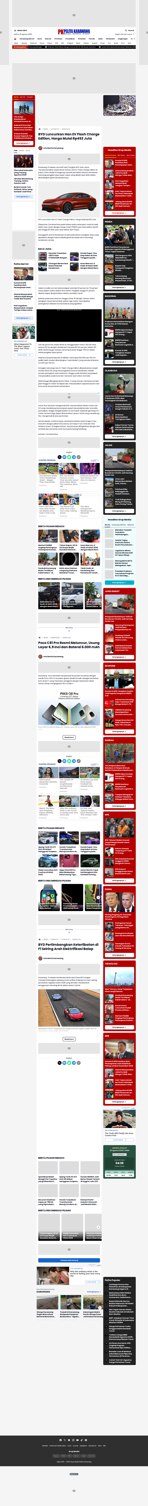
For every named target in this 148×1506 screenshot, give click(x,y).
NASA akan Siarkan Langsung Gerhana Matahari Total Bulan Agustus (68, 570)
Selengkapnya (22, 143)
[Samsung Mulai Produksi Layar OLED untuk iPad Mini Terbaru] (72, 897)
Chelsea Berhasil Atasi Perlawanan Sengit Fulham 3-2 (70, 47)
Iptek (116, 43)
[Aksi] (119, 976)
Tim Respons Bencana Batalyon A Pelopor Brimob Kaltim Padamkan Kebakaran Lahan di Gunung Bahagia (119, 768)
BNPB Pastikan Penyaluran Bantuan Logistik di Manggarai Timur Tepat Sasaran (119, 249)
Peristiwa (58, 39)
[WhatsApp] (69, 457)
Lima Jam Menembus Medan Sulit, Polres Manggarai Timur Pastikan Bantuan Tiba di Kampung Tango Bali (123, 481)
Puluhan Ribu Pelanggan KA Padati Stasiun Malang (122, 491)
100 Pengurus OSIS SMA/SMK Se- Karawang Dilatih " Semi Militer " (124, 257)
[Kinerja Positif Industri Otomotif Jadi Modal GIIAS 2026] (90, 1160)
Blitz (69, 1456)
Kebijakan (83, 1446)
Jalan (100, 39)
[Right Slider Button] (133, 39)
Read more (69, 737)
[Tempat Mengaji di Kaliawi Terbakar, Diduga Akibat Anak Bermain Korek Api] (109, 798)
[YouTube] (77, 1440)
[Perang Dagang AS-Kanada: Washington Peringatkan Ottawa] (119, 902)
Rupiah (94, 43)
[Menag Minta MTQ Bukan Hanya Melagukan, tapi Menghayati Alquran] (109, 564)
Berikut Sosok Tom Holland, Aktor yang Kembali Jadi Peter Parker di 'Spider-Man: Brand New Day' (23, 189)
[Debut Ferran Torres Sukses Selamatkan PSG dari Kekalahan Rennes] (109, 428)
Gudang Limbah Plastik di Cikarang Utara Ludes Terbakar (124, 637)
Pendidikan (70, 39)
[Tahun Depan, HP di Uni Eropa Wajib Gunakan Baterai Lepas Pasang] (69, 536)
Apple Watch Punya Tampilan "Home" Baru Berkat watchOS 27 (49, 906)
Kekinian (76, 1456)
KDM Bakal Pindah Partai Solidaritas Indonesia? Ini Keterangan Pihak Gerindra (123, 648)
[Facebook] (64, 457)
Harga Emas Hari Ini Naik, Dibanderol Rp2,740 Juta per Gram (124, 722)
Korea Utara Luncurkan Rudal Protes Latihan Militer (123, 1008)
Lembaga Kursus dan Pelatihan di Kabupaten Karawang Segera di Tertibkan (120, 1286)
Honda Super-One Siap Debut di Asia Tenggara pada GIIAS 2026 (88, 255)
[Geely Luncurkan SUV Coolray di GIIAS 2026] (48, 860)
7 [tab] (121, 113)
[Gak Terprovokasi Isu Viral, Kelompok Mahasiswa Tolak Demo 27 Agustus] (109, 194)
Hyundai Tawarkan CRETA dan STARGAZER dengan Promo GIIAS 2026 (58, 255)
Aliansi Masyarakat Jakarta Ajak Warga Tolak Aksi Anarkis (23, 296)
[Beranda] (39, 129)
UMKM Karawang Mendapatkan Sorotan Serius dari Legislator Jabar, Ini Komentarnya (124, 712)
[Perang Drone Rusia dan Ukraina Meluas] (109, 936)
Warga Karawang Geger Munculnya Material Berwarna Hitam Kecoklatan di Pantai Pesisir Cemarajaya (46, 1284)
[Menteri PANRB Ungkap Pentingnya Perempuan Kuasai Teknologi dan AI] (48, 536)
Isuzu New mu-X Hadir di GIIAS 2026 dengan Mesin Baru (89, 265)
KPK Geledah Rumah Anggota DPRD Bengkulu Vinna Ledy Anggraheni (124, 861)
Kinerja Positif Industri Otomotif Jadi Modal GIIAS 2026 (89, 1172)
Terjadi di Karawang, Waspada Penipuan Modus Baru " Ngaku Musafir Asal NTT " (70, 1284)
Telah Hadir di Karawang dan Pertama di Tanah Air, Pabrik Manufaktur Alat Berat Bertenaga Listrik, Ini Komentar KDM (90, 570)
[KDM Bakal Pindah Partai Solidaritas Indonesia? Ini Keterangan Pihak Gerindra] (109, 649)
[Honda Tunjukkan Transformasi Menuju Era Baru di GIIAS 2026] (69, 837)
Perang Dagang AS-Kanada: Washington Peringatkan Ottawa (118, 917)
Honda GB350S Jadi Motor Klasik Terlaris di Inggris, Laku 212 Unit (90, 1149)
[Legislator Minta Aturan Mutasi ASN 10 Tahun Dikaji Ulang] (109, 554)
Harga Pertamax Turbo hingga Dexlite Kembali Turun (120, 1328)
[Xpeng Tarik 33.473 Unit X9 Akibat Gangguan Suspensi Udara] (72, 595)
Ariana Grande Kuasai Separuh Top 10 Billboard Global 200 (23, 136)
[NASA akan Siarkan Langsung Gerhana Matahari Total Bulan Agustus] (69, 559)
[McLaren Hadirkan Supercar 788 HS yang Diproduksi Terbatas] (48, 1160)
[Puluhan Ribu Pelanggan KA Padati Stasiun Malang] (109, 492)
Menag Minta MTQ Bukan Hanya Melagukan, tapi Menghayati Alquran (123, 563)
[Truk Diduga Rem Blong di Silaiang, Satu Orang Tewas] (109, 502)
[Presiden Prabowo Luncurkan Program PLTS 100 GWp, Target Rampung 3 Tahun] (109, 574)
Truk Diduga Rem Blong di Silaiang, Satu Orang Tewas (123, 501)
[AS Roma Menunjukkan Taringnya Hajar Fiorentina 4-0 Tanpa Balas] (109, 418)
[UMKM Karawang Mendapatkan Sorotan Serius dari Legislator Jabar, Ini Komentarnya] (109, 713)
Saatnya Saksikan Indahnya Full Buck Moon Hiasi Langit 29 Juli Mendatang (95, 1205)
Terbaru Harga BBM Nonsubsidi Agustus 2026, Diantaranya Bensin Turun (121, 1337)
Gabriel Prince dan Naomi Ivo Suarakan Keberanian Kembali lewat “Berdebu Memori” (23, 127)
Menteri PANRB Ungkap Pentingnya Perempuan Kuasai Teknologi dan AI (47, 547)
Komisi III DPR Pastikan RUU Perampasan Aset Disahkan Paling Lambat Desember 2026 (22, 285)
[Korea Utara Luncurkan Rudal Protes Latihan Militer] (109, 1009)
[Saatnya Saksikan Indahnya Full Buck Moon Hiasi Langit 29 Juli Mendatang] (96, 1197)
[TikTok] (81, 1440)
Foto (122, 43)
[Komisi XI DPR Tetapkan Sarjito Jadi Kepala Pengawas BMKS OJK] (109, 353)
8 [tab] (122, 113)
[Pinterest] (86, 1440)
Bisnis (78, 43)
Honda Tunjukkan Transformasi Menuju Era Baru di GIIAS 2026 (67, 849)
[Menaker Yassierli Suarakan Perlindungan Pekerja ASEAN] (109, 533)
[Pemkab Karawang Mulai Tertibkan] (48, 559)
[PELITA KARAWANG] (74, 32)
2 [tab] (117, 113)
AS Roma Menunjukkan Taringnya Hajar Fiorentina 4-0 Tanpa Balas (121, 47)
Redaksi (45, 1446)
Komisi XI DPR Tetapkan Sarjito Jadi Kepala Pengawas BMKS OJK (123, 352)
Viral (129, 43)
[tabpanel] (119, 105)
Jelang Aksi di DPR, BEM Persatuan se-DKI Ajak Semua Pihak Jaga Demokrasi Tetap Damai (124, 204)
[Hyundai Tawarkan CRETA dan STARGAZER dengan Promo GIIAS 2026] (42, 256)
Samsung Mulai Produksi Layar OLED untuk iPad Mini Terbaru (70, 906)
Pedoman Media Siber (58, 1446)
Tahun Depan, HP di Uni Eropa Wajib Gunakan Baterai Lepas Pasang (68, 547)
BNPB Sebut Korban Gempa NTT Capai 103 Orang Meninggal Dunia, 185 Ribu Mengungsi (124, 332)
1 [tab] (116, 113)
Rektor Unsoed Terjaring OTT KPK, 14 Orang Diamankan (123, 851)
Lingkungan (123, 39)
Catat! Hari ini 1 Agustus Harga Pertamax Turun (120, 1361)
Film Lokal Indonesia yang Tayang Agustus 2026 (23, 172)
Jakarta (24, 43)
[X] (60, 457)
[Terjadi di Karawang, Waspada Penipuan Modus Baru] (71, 1272)
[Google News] (69, 1440)
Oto (109, 43)
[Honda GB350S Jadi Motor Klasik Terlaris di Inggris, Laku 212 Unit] (90, 1137)
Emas (103, 43)
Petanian (82, 39)
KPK (62, 43)
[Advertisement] (74, 15)
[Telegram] (74, 457)
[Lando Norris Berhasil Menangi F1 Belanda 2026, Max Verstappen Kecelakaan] (119, 383)
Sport (84, 1456)
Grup (72, 1462)
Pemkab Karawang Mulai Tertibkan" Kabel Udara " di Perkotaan (47, 570)
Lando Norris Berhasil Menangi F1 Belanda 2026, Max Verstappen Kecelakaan (119, 398)
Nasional (33, 43)
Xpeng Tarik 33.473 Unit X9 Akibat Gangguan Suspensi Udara (72, 604)
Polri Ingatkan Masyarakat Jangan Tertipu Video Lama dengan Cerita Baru (23, 308)
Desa (39, 39)
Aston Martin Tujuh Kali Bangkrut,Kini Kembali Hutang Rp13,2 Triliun (89, 872)
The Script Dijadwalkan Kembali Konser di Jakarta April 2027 (22, 119)
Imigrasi (70, 43)
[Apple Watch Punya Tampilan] (49, 897)
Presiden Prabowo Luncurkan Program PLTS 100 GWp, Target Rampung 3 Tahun (124, 573)
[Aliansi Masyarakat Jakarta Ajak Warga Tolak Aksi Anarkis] (109, 174)
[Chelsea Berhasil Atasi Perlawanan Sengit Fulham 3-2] (109, 407)
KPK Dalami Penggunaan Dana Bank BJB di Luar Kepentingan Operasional (124, 871)
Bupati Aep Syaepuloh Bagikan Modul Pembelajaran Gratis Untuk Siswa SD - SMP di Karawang (124, 268)
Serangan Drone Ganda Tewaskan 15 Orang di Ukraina (124, 946)
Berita (64, 1456)
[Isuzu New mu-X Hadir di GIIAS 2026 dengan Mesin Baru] (74, 266)
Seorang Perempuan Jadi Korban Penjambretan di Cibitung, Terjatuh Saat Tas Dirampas (124, 627)
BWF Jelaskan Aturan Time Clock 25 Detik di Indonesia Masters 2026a (121, 1320)
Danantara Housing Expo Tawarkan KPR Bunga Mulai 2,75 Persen (124, 702)
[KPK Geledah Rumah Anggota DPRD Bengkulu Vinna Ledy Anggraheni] (109, 862)
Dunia (42, 43)
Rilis (104, 1446)
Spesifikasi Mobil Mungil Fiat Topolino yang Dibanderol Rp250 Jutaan (47, 1149)
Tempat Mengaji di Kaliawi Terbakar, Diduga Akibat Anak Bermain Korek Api (124, 797)
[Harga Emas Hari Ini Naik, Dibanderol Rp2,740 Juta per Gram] (109, 723)
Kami (69, 1446)
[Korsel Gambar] (119, 105)
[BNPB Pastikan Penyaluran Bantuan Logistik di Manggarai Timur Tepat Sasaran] (119, 234)
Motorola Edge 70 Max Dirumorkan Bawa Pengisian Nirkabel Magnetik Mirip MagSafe (95, 906)
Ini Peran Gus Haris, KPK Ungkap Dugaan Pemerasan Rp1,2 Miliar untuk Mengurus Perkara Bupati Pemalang (120, 1345)
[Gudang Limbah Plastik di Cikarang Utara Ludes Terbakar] (109, 638)
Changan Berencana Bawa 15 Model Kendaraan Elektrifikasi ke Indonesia (58, 265)
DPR (56, 43)
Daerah (48, 39)
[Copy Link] (79, 457)
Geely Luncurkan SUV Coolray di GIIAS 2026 (48, 872)
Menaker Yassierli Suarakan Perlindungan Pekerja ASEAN (123, 532)
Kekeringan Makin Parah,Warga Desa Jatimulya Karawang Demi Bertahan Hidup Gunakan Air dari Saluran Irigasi (93, 1284)
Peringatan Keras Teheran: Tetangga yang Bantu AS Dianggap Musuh (124, 925)
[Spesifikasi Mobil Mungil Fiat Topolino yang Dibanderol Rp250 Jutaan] (48, 1137)
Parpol (49, 43)
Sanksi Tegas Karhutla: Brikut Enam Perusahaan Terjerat (123, 542)
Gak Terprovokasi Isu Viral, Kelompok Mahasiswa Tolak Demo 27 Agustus (124, 193)
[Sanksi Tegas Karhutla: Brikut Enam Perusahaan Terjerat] (109, 543)
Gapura (56, 1456)
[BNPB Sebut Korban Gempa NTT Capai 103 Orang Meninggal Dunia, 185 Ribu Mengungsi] (109, 333)
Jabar (16, 43)
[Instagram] (73, 1440)
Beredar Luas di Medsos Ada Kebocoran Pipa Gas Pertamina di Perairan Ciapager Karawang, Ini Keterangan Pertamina (120, 1353)
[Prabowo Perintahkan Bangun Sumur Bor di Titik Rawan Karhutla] (119, 309)
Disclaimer (93, 1446)
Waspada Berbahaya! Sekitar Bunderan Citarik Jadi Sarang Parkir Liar (119, 473)
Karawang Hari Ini (27, 39)
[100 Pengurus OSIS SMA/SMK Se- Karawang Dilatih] (109, 258)
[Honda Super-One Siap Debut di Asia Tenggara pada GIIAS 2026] (74, 256)
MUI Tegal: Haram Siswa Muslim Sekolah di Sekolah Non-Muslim (121, 1312)
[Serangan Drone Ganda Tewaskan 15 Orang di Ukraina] (109, 947)
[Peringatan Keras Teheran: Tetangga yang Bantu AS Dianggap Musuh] (109, 926)
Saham (86, 43)
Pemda (92, 39)
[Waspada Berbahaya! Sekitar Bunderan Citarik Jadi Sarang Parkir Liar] (119, 458)
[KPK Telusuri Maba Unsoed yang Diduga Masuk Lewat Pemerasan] (119, 827)
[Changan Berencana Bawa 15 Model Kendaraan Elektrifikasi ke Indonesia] (42, 266)
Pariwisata (110, 39)
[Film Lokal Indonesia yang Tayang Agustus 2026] (23, 161)
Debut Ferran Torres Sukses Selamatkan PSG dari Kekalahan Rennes (124, 427)
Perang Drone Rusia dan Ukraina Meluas (124, 934)
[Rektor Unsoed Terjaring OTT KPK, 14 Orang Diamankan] (109, 852)
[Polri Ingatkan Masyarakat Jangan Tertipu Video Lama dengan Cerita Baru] (109, 184)
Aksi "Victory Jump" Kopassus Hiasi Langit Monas (118, 990)
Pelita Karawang (85, 1462)
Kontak (75, 1446)
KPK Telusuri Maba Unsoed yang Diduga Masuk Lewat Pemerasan (117, 842)
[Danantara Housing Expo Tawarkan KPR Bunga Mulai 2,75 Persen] (109, 703)
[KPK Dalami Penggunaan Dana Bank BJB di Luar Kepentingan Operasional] (109, 872)
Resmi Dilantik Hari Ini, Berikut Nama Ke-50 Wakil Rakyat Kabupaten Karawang (121, 1303)
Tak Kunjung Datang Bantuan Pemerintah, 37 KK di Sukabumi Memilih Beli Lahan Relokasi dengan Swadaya (124, 278)
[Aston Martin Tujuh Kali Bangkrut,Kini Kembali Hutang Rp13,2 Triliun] (90, 860)
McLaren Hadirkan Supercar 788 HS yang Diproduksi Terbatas (46, 1172)
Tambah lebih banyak (69, 1230)
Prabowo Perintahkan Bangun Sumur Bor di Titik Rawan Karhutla (119, 324)
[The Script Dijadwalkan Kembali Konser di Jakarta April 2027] (23, 107)
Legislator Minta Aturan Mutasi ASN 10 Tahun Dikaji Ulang (124, 553)
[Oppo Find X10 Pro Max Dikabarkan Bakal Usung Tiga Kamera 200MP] (69, 860)
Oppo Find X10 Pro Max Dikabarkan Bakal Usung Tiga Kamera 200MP (67, 872)
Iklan (100, 1446)
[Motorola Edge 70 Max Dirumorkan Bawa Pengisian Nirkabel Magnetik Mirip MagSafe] (96, 897)
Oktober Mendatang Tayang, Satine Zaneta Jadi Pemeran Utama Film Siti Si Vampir (23, 181)
